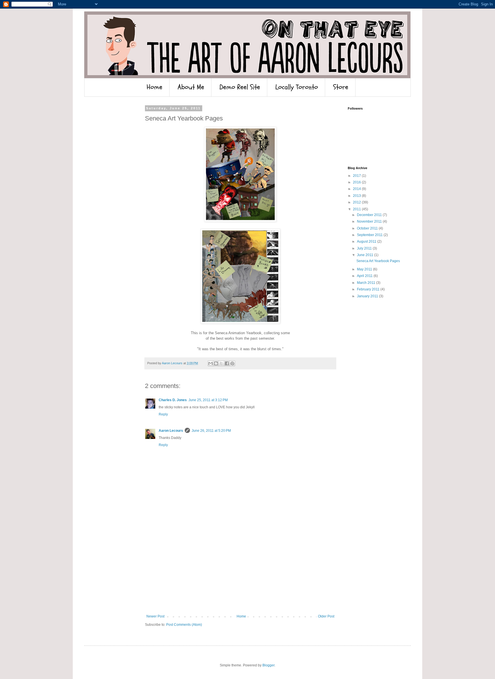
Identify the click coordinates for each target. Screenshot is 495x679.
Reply (163, 414)
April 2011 (365, 276)
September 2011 (370, 235)
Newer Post (155, 616)
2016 (357, 182)
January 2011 (368, 296)
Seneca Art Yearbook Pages (378, 261)
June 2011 (365, 255)
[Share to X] (221, 363)
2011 (357, 209)
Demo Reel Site (239, 87)
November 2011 (370, 221)
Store (340, 87)
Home (154, 87)
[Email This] (210, 363)
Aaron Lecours (171, 431)
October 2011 (368, 228)
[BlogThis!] (216, 363)
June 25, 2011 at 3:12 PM (208, 400)
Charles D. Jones (173, 400)
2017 (357, 176)
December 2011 (370, 215)
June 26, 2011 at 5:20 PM (211, 431)
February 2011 (368, 289)
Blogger (268, 665)
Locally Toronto (296, 87)
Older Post (326, 616)
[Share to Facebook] (227, 363)
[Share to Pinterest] (232, 363)
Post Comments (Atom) (184, 625)
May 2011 (365, 269)
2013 (357, 196)
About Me (191, 87)
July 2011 (365, 248)
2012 (357, 202)
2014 (357, 189)
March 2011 (366, 283)
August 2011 (367, 241)
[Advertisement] (240, 571)
